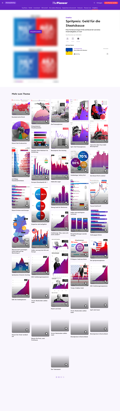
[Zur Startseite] (60, 3)
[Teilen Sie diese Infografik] (67, 38)
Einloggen (99, 3)
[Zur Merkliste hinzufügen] (73, 38)
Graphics (69, 17)
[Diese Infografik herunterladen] (78, 38)
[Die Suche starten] (94, 3)
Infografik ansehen (35, 31)
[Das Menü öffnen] (2, 2)
